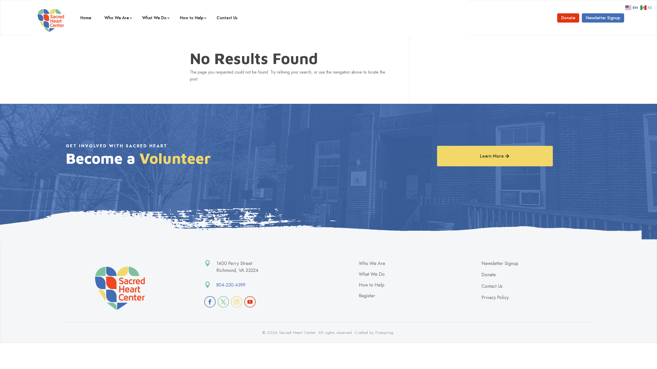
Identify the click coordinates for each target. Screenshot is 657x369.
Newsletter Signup (603, 18)
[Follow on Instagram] (236, 302)
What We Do (154, 18)
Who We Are (116, 18)
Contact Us (227, 18)
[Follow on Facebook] (210, 302)
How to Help (191, 18)
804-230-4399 (230, 285)
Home (85, 18)
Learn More (492, 156)
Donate (568, 18)
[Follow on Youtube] (250, 302)
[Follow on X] (223, 302)
